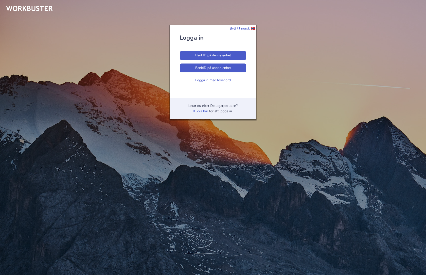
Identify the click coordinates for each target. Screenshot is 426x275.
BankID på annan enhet (213, 67)
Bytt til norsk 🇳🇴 (242, 28)
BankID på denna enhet (213, 55)
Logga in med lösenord (213, 80)
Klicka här (200, 111)
